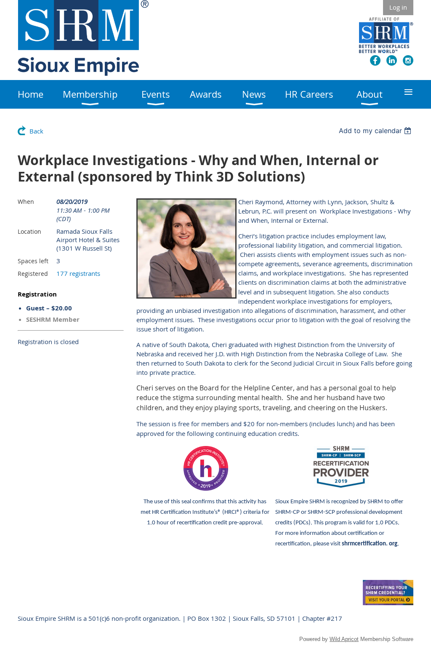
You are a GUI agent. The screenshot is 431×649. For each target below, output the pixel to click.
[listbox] (376, 131)
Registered (33, 274)
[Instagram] (408, 60)
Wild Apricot (344, 639)
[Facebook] (375, 60)
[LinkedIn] (391, 60)
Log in (398, 7)
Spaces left (33, 261)
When (26, 202)
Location (29, 231)
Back (36, 131)
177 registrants (78, 273)
